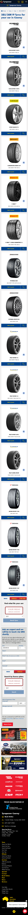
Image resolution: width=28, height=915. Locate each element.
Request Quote (7, 724)
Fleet (3, 878)
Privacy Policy (9, 718)
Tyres (3, 842)
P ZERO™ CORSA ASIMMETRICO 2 (14, 242)
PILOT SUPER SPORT (14, 473)
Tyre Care (4, 850)
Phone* (10, 656)
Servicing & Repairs (7, 866)
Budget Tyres (5, 891)
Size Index (4, 887)
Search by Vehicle (6, 844)
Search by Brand (6, 848)
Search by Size (6, 846)
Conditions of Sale (20, 907)
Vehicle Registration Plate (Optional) (8, 700)
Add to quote (10, 56)
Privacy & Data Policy (10, 907)
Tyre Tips (4, 852)
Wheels (4, 854)
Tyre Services (5, 868)
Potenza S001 (14, 281)
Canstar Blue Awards (7, 889)
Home (4, 11)
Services (4, 860)
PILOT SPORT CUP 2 (14, 434)
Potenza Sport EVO (14, 319)
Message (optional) (7, 706)
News (3, 880)
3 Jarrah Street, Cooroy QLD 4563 (15, 820)
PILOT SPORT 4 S (14, 357)
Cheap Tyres (5, 893)
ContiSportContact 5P (14, 165)
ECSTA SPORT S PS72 (14, 50)
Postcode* (5, 666)
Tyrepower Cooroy (15, 5)
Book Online (6, 876)
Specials (4, 872)
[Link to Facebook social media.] (14, 911)
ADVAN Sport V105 (14, 511)
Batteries (4, 864)
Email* (4, 661)
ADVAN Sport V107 (14, 588)
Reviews (4, 882)
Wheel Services (6, 869)
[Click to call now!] (18, 2)
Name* (4, 651)
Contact (4, 874)
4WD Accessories (6, 862)
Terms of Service (20, 718)
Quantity (21, 646)
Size (3, 646)
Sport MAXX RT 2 (14, 127)
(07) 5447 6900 (10, 823)
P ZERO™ (14, 204)
